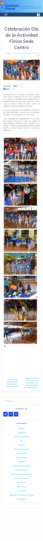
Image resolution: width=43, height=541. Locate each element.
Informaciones (21, 453)
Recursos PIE (21, 482)
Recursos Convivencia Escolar (21, 474)
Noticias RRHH (21, 457)
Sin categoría (21, 499)
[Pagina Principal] (20, 9)
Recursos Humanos (22, 478)
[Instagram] (16, 414)
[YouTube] (5, 414)
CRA (21, 441)
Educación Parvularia (21, 449)
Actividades (18, 53)
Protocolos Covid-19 (21, 470)
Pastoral (21, 462)
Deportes (21, 445)
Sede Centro (26, 53)
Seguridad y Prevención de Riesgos (21, 495)
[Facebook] (11, 414)
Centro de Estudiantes (21, 437)
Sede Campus (21, 487)
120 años (21, 428)
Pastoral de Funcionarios (21, 466)
